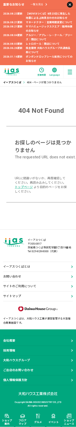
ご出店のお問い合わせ (18, 370)
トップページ (24, 187)
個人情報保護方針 (15, 380)
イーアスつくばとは (16, 266)
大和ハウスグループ (16, 360)
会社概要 (9, 340)
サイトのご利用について (19, 286)
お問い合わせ (12, 276)
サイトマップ (12, 296)
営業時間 (41, 75)
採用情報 (9, 350)
